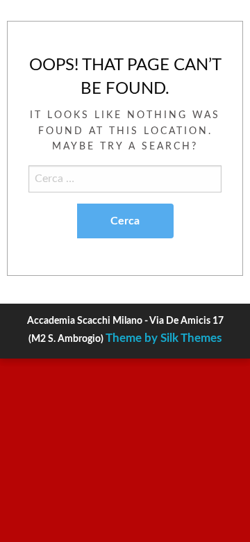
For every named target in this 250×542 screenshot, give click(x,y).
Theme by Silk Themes (164, 338)
